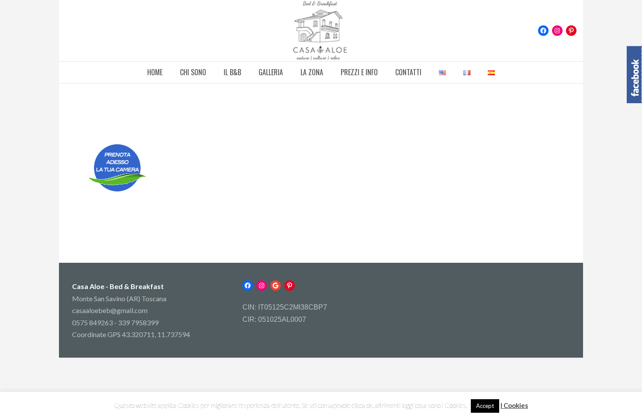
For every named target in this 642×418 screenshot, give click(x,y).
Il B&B (232, 72)
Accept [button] (485, 405)
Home (154, 72)
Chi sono (193, 72)
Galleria (271, 72)
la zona (311, 72)
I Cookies (514, 405)
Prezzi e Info (359, 72)
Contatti (408, 72)
